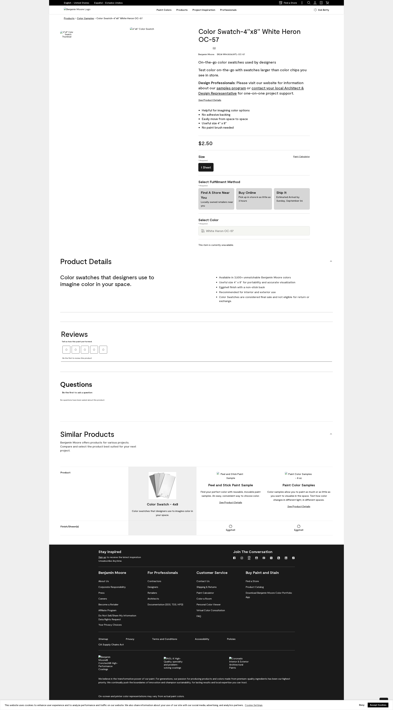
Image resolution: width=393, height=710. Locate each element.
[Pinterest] (264, 558)
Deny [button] (361, 705)
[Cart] (327, 3)
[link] (321, 3)
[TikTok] (293, 558)
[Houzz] (278, 558)
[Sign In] (315, 3)
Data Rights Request (109, 619)
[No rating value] (205, 48)
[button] (108, 3)
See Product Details (209, 100)
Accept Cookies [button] (378, 705)
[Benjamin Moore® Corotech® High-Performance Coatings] (113, 662)
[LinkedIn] (286, 558)
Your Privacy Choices (110, 624)
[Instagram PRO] (249, 558)
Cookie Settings (254, 705)
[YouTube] (256, 558)
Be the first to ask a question (77, 392)
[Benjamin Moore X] (271, 558)
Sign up (102, 557)
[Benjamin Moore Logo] (77, 10)
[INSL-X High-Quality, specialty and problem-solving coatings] (179, 662)
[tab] (66, 34)
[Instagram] (242, 558)
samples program (231, 88)
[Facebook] (234, 558)
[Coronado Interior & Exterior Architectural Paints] (244, 662)
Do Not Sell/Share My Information (117, 615)
